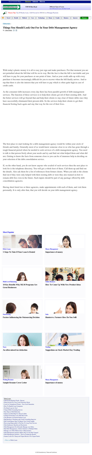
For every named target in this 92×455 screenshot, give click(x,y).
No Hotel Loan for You (10, 408)
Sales (47, 314)
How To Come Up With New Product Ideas (63, 285)
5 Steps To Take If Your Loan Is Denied (19, 252)
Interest (75, 18)
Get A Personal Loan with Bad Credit (60, 8)
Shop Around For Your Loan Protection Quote (17, 402)
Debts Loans (7, 249)
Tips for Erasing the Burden (28, 434)
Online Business (50, 282)
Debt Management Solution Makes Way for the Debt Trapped (21, 432)
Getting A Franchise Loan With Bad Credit (15, 415)
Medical (24, 18)
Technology (41, 18)
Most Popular (8, 232)
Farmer (58, 317)
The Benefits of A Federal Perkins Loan (15, 417)
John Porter (8, 30)
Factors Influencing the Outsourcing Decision (21, 317)
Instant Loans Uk (9, 436)
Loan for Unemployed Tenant (12, 404)
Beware (22, 400)
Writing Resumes (8, 380)
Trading (47, 347)
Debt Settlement (8, 425)
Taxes (4, 347)
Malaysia (42, 1)
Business (66, 18)
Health (16, 18)
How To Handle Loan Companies (13, 406)
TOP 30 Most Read (31, 7)
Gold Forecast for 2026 (36, 12)
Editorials (6, 24)
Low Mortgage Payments (51, 12)
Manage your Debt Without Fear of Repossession (17, 430)
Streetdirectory (42, 452)
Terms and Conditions (52, 452)
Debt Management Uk (10, 427)
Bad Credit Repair (9, 421)
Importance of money (54, 252)
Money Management (51, 249)
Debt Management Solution (11, 434)
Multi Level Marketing (10, 282)
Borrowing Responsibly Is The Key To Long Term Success (20, 423)
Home (50, 18)
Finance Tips (12, 12)
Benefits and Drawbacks (20, 425)
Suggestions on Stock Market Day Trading (62, 350)
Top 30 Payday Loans (22, 12)
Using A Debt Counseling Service (13, 410)
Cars (32, 18)
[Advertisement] (22, 50)
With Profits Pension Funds (11, 400)
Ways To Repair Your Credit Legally (24, 421)
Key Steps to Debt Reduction (12, 411)
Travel (8, 18)
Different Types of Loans (57, 6)
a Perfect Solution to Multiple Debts (27, 428)
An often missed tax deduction (15, 350)
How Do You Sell (69, 317)
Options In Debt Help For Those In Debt (15, 413)
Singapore (28, 1)
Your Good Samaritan (28, 404)
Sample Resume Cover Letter (15, 383)
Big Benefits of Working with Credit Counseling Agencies (20, 419)
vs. (53, 317)
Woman (84, 18)
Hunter (48, 317)
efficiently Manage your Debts (25, 427)
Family (58, 18)
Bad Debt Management (10, 428)
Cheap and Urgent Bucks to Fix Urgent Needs (27, 436)
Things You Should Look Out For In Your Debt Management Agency (40, 27)
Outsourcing (7, 314)
